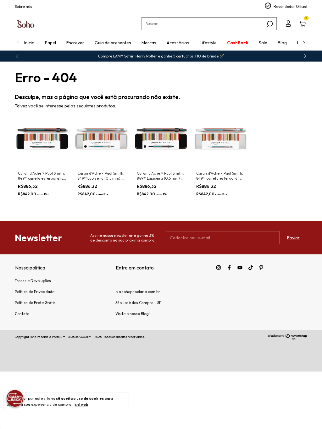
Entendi (81, 404)
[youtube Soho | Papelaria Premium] (239, 267)
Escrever (75, 43)
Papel (50, 43)
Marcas (149, 43)
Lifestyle (208, 43)
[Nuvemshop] (287, 338)
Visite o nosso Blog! (132, 313)
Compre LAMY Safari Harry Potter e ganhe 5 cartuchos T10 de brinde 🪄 (161, 56)
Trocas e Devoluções (33, 280)
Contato (22, 313)
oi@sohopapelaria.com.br (137, 291)
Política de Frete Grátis (35, 302)
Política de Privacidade (34, 291)
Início (29, 43)
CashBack (237, 43)
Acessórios (178, 43)
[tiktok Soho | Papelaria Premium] (250, 267)
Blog (282, 43)
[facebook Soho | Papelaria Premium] (229, 267)
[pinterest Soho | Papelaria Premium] (261, 267)
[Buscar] (269, 24)
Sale (263, 43)
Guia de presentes (113, 43)
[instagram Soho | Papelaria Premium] (218, 267)
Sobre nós (23, 6)
